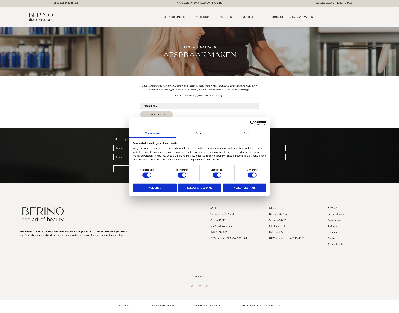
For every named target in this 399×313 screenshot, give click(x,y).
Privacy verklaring (163, 305)
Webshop (202, 16)
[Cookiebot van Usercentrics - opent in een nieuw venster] (252, 123)
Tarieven (226, 16)
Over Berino (334, 219)
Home (187, 47)
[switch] (182, 174)
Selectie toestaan (199, 188)
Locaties (332, 231)
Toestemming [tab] (152, 133)
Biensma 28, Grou (278, 213)
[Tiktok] (206, 286)
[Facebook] (199, 286)
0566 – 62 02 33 (277, 219)
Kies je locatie (156, 114)
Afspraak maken (301, 16)
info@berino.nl (277, 225)
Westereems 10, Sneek (222, 213)
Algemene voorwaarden (208, 305)
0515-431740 (217, 219)
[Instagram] (192, 286)
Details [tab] (199, 133)
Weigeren (154, 188)
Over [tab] (246, 133)
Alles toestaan (244, 188)
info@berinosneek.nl (221, 225)
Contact (277, 16)
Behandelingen (174, 16)
